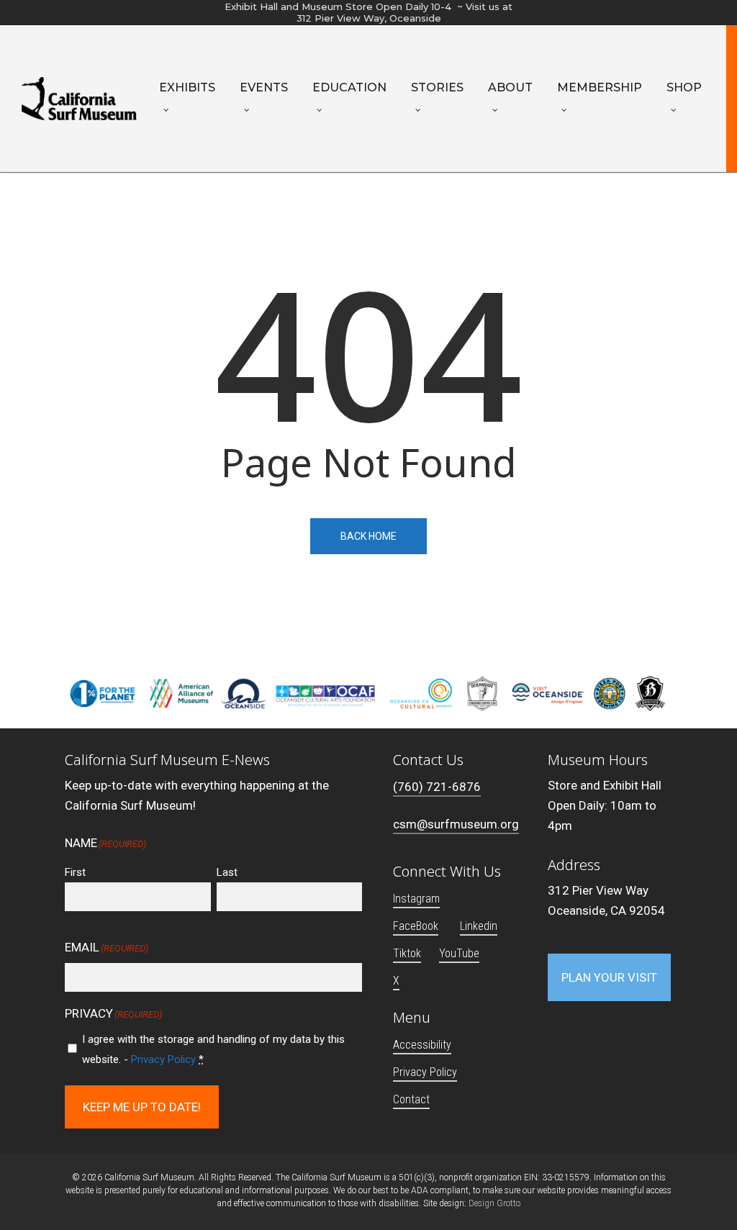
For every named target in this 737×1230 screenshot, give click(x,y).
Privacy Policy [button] (425, 1072)
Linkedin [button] (478, 926)
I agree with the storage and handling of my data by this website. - (213, 1049)
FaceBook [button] (415, 926)
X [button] (396, 980)
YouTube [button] (459, 953)
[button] (609, 977)
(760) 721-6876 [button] (437, 786)
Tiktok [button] (407, 953)
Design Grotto (494, 1203)
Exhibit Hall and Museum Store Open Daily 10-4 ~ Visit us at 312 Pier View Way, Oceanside (368, 12)
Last (227, 872)
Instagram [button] (416, 898)
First (75, 872)
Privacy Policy (163, 1059)
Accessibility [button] (422, 1045)
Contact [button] (411, 1099)
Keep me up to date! (142, 1107)
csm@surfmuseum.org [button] (456, 824)
